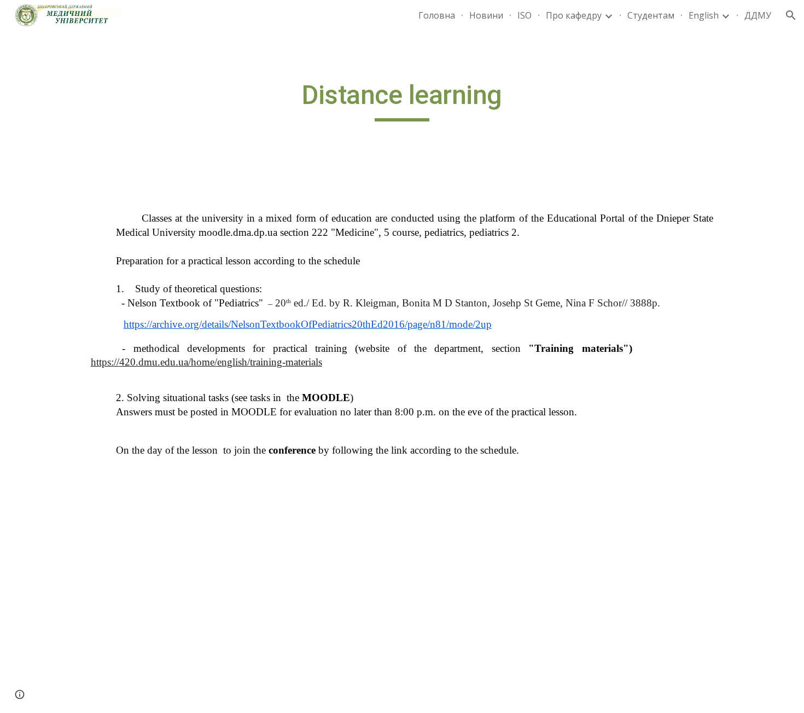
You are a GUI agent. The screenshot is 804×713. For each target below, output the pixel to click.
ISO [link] (524, 15)
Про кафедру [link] (574, 15)
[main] (402, 100)
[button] (791, 15)
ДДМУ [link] (757, 15)
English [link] (704, 15)
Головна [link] (436, 15)
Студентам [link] (650, 15)
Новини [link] (486, 15)
